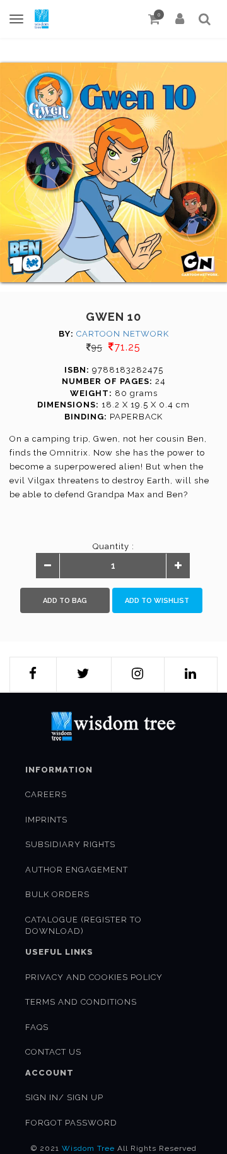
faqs (37, 1027)
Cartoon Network (122, 333)
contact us (53, 1052)
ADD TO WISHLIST (157, 601)
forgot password (71, 1122)
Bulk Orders (57, 894)
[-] (48, 566)
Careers (46, 794)
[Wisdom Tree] (42, 19)
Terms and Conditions (81, 1002)
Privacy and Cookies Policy (94, 977)
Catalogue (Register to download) (83, 925)
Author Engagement (76, 869)
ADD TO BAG (65, 601)
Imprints (46, 819)
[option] (113, 172)
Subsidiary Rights (70, 844)
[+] (178, 566)
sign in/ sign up (64, 1097)
